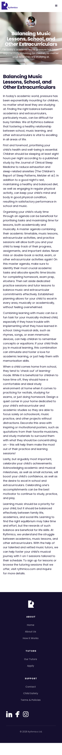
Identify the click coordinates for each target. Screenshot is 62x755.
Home (30, 625)
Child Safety (30, 693)
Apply (30, 666)
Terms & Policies (31, 700)
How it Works (31, 638)
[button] (56, 5)
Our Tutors (30, 659)
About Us (30, 631)
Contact (30, 686)
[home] (9, 5)
